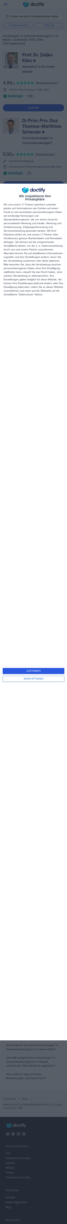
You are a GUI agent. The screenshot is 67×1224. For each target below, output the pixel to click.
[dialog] (33, 612)
